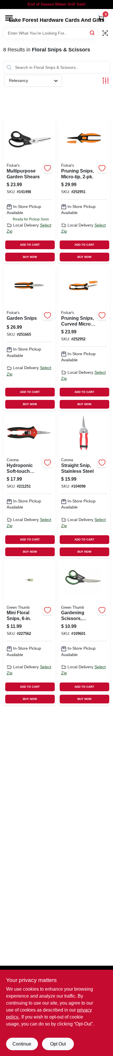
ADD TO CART (30, 244)
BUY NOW (30, 256)
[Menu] (9, 18)
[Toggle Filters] (105, 80)
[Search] (92, 32)
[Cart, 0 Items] (101, 18)
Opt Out (58, 1043)
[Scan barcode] (105, 33)
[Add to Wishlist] (47, 168)
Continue (21, 1043)
